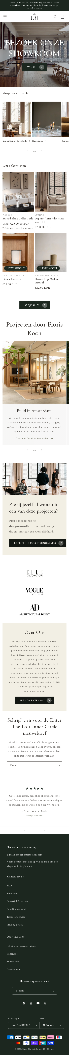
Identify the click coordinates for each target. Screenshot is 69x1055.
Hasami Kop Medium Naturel (47, 281)
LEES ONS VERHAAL (32, 700)
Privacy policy (15, 924)
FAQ (9, 885)
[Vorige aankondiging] (6, 5)
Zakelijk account (16, 909)
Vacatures (12, 953)
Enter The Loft (29, 1049)
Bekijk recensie (34, 815)
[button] (5, 16)
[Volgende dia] (44, 830)
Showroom (13, 961)
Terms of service (16, 917)
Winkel (32, 67)
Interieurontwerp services (21, 946)
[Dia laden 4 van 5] (37, 830)
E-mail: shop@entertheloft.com (24, 854)
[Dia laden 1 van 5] (30, 830)
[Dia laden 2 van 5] (32, 830)
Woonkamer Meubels (15, 141)
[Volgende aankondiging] (62, 5)
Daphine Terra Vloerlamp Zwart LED (49, 220)
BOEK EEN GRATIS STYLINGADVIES (35, 543)
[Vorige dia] (25, 830)
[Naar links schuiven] (27, 151)
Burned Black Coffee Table (18, 218)
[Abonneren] (58, 765)
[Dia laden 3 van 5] (34, 830)
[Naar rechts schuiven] (42, 151)
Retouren (12, 893)
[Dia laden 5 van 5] (39, 830)
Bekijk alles (32, 305)
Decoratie (37, 141)
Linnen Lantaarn (12, 279)
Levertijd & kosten (17, 901)
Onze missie (14, 969)
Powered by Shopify (45, 1049)
